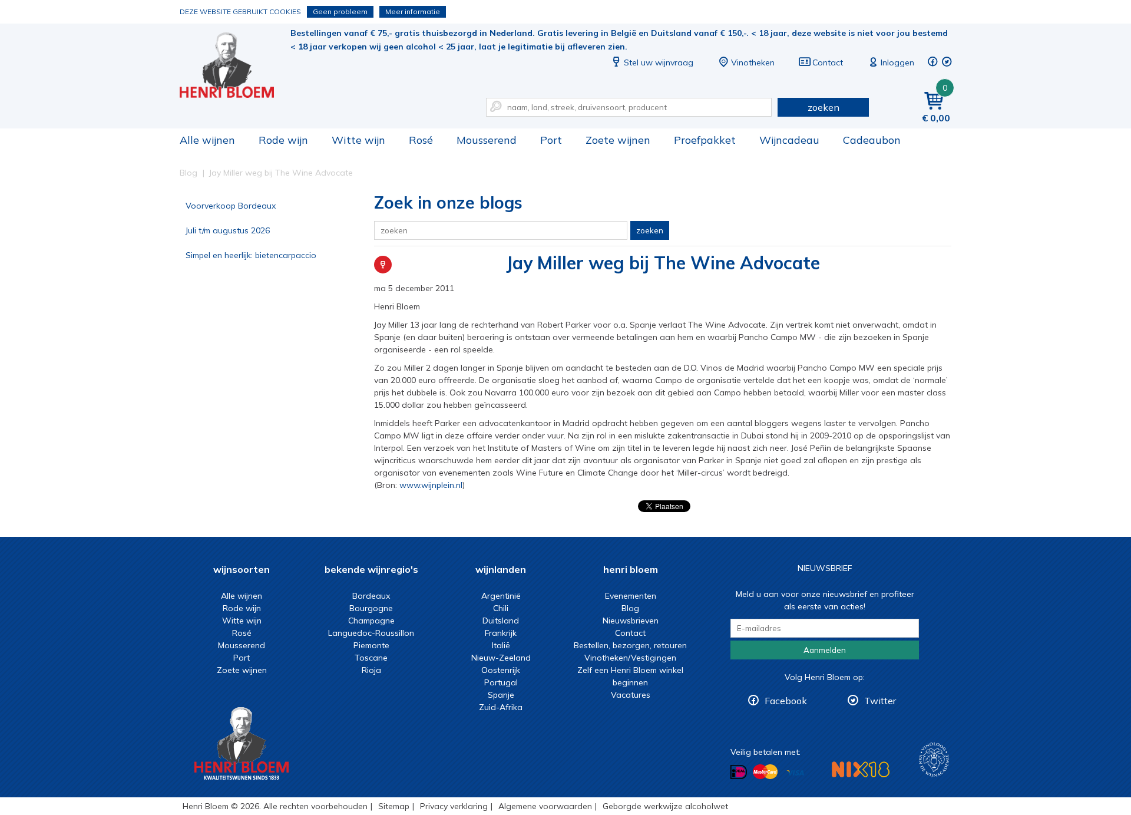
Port (551, 140)
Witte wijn (358, 140)
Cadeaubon (872, 140)
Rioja (371, 670)
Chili (500, 608)
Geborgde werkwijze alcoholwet (665, 806)
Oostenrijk (500, 670)
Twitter (880, 701)
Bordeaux (371, 595)
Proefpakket (705, 140)
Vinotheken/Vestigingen (630, 657)
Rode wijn (283, 140)
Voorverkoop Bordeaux (231, 205)
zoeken (823, 107)
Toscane (371, 657)
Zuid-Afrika (500, 707)
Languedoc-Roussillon (371, 633)
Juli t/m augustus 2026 (228, 230)
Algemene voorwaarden (545, 806)
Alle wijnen (207, 140)
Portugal (501, 682)
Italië (501, 645)
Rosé (421, 140)
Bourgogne (371, 608)
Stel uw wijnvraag (658, 62)
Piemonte (371, 645)
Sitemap (393, 806)
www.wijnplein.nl (430, 485)
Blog (630, 608)
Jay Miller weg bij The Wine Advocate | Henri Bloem (235, 65)
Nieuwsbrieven (631, 620)
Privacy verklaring (454, 806)
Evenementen (630, 595)
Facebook (786, 701)
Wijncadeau (789, 140)
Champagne (371, 620)
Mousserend (487, 140)
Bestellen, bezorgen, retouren (630, 645)
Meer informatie (412, 11)
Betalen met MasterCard (765, 772)
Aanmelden (824, 650)
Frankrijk (501, 633)
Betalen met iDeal (738, 772)
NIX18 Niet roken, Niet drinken (860, 769)
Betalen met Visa (795, 772)
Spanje (501, 694)
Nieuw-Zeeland (501, 657)
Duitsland (500, 620)
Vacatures (630, 694)
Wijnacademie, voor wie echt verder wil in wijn (934, 760)
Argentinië (501, 595)
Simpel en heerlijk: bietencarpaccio (251, 255)
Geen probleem (340, 11)
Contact (827, 62)
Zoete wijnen (618, 140)
